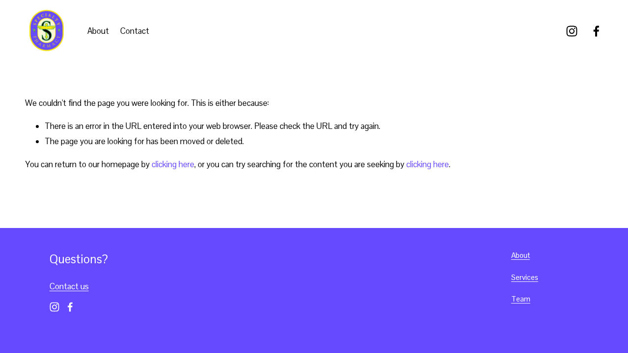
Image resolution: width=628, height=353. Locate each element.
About (98, 30)
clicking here (173, 164)
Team (520, 298)
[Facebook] (596, 31)
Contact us (69, 286)
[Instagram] (571, 31)
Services (524, 277)
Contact (134, 30)
